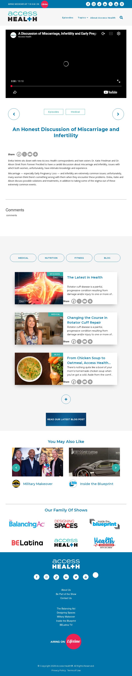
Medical (75, 111)
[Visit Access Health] (66, 542)
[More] (35, 154)
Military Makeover (66, 616)
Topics (82, 17)
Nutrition (51, 258)
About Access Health (103, 17)
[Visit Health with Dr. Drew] (104, 543)
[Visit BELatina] (27, 542)
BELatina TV (66, 624)
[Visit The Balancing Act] (27, 523)
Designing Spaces (66, 612)
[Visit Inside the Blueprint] (104, 523)
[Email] (30, 154)
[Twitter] (24, 154)
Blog (107, 258)
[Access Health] (24, 12)
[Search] (122, 18)
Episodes (67, 17)
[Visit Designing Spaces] (66, 523)
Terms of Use (74, 670)
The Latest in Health (85, 277)
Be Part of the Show (66, 594)
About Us (66, 589)
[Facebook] (19, 154)
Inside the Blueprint (66, 620)
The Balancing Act (66, 608)
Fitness (79, 258)
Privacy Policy (59, 670)
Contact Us (66, 598)
